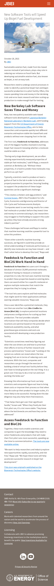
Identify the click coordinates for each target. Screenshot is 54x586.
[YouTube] (31, 556)
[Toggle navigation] (49, 3)
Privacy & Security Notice (26, 566)
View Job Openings (21, 522)
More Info (17, 501)
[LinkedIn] (23, 556)
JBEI (9, 61)
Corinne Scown (10, 198)
